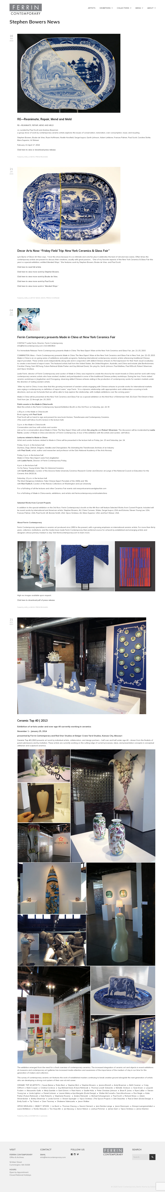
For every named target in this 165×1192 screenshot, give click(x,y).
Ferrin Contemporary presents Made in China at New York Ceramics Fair (66, 337)
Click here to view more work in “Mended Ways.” (37, 286)
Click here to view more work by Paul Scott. (35, 281)
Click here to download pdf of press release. (36, 600)
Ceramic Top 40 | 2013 (32, 720)
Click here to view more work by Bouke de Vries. (37, 276)
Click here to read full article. (29, 267)
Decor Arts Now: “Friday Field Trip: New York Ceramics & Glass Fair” (63, 251)
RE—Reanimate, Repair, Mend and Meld (44, 119)
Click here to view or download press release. (36, 150)
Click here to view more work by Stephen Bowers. (38, 272)
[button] (36, 566)
